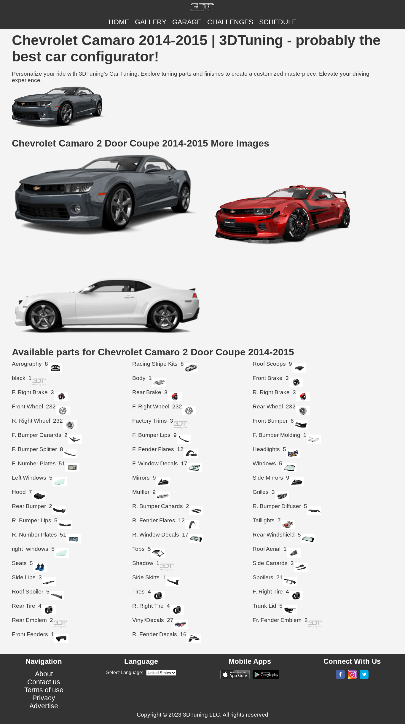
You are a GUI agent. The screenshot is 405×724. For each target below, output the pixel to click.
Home (119, 22)
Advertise (43, 706)
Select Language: (124, 672)
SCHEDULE (277, 22)
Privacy (43, 698)
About (44, 674)
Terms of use (43, 690)
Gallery (150, 22)
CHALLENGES (230, 22)
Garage (186, 22)
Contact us (43, 682)
